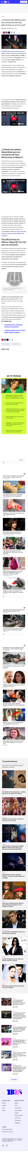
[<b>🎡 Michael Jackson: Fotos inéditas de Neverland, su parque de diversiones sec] (6, 1002)
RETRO (3, 957)
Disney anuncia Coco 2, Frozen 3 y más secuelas (15, 417)
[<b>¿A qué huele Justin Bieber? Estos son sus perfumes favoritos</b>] (14, 919)
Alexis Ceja (14, 28)
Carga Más (14, 1079)
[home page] (6, 2)
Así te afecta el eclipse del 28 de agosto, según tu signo (14, 403)
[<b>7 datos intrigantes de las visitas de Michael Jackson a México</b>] (14, 946)
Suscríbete (23, 1)
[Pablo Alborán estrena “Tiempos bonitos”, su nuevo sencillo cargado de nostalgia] (14, 862)
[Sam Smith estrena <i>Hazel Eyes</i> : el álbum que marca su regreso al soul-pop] (14, 779)
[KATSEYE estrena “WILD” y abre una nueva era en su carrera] (14, 806)
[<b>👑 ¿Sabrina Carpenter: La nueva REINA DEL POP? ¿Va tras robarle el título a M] (6, 1042)
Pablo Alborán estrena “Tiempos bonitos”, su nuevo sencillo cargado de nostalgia (13, 876)
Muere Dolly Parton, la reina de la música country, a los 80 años (14, 431)
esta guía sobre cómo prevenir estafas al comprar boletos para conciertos (13, 233)
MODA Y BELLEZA (6, 930)
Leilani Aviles (15, 1007)
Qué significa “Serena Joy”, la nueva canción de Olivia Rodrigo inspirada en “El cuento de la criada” (15, 410)
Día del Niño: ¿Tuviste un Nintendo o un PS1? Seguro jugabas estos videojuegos (15, 424)
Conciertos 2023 (16, 344)
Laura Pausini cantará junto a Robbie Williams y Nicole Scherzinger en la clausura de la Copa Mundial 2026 (13, 847)
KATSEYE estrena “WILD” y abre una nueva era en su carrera (12, 819)
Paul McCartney (6, 344)
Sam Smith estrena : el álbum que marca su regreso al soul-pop (14, 792)
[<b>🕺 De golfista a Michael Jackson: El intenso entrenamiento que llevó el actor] (6, 1014)
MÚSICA (3, 16)
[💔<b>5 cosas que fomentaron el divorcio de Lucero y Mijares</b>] (14, 973)
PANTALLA (15, 1051)
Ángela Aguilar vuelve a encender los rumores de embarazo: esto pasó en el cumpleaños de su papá (15, 396)
